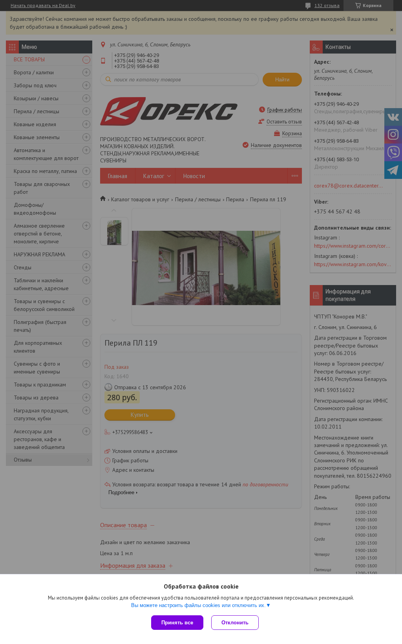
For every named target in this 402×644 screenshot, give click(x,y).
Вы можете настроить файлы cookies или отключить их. (198, 605)
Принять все (177, 623)
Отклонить (235, 623)
